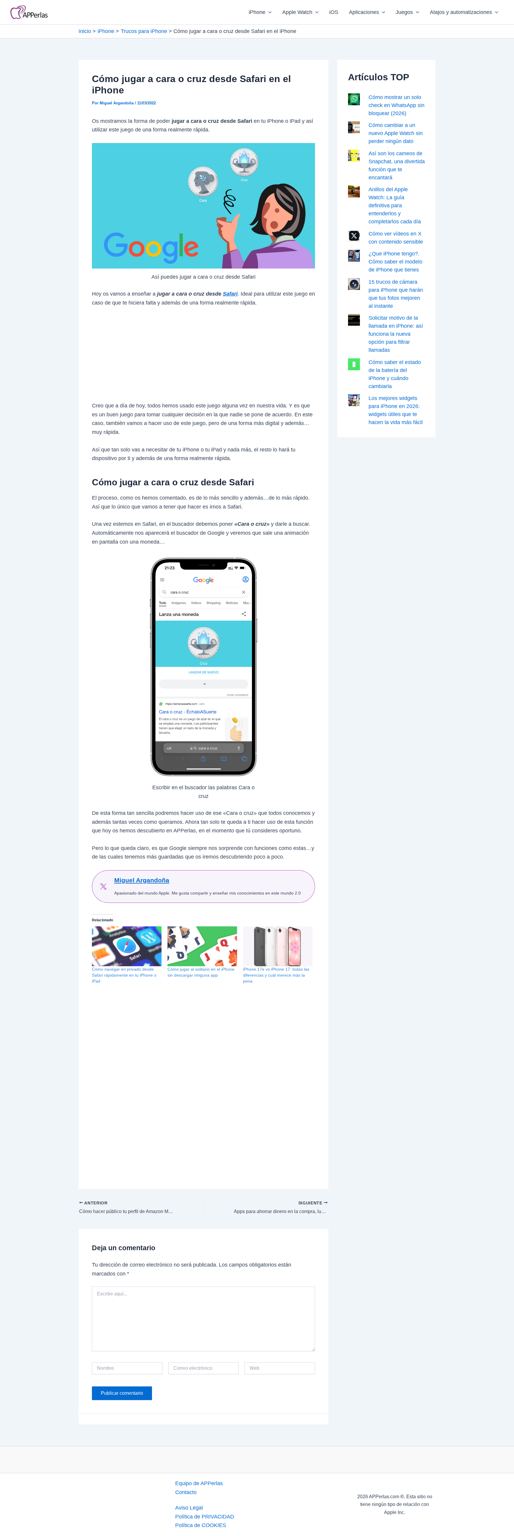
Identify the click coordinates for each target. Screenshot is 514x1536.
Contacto (186, 1492)
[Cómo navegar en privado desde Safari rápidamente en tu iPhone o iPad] (127, 946)
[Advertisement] (203, 357)
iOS (333, 12)
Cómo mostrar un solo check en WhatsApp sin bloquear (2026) (396, 105)
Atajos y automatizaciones (461, 12)
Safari (230, 294)
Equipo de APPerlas (199, 1483)
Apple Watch (297, 12)
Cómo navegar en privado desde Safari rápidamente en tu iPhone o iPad (124, 975)
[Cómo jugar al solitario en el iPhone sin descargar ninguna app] (202, 946)
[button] (268, 12)
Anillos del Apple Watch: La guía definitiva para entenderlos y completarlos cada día (395, 205)
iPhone (257, 12)
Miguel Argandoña (141, 880)
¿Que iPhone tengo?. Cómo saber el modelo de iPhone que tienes (395, 262)
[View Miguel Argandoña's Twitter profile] (103, 886)
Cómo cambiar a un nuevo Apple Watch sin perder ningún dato (396, 133)
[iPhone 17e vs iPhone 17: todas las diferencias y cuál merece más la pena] (278, 946)
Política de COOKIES (200, 1525)
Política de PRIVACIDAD (204, 1517)
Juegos (404, 12)
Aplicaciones (364, 12)
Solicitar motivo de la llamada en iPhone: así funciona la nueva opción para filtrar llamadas (396, 334)
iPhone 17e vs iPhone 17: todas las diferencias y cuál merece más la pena (276, 975)
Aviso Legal (189, 1508)
